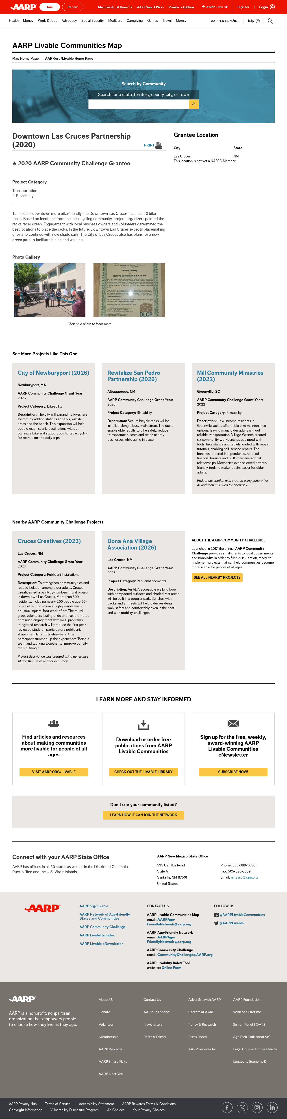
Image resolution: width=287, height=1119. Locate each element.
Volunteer (106, 1024)
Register (243, 7)
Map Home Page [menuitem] (25, 58)
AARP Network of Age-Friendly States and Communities (105, 917)
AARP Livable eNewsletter (101, 944)
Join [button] (50, 7)
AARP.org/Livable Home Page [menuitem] (69, 58)
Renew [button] (73, 7)
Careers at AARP (201, 1012)
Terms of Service (57, 1104)
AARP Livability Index (97, 936)
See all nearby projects (217, 577)
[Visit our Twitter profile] (242, 1107)
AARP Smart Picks (150, 7)
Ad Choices (115, 1110)
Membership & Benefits (115, 7)
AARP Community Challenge (103, 927)
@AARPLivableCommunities (242, 915)
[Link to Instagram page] (257, 1107)
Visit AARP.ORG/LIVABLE (54, 772)
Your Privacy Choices (149, 1110)
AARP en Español (225, 21)
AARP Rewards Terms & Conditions (149, 1104)
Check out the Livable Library (143, 772)
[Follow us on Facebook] (227, 1107)
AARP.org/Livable (94, 906)
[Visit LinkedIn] (272, 1107)
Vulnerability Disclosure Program (74, 1110)
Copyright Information (25, 1110)
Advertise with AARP (204, 999)
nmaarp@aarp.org (244, 877)
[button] (270, 21)
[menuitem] (14, 23)
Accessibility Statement (96, 1104)
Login (263, 7)
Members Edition (181, 7)
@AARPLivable (232, 923)
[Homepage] (23, 7)
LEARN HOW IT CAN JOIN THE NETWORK (143, 815)
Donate (104, 1012)
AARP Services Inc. (202, 1049)
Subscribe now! (233, 772)
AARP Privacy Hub (23, 1104)
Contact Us (152, 999)
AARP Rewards (110, 1049)
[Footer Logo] (22, 999)
